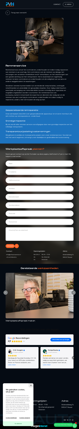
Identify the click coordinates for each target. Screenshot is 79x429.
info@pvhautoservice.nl (13, 254)
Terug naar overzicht (19, 13)
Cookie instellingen (11, 418)
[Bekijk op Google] (10, 351)
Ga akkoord (18, 423)
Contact (57, 4)
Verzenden (10, 246)
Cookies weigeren (24, 418)
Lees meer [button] (12, 365)
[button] (5, 357)
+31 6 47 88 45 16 (11, 257)
